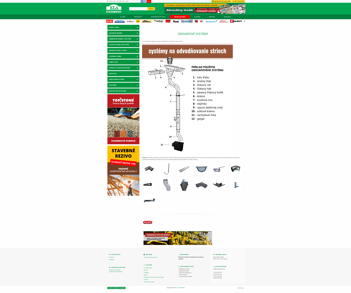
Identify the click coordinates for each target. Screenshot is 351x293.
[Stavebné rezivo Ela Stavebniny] (123, 171)
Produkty (138, 17)
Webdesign (240, 288)
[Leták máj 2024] (204, 8)
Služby (122, 17)
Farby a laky (113, 62)
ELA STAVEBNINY (180, 287)
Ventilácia (113, 73)
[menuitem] (123, 17)
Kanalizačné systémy (116, 79)
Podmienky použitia (149, 282)
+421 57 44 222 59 (239, 1)
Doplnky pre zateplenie (117, 91)
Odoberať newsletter (115, 270)
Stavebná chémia (115, 56)
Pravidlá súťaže (148, 268)
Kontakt (227, 17)
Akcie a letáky (179, 17)
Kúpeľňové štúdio (158, 17)
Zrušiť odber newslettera (116, 271)
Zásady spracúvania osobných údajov (154, 277)
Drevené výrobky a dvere (118, 50)
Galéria (197, 17)
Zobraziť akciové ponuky (150, 257)
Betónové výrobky (115, 33)
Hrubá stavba (114, 27)
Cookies (146, 279)
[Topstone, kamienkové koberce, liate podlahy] (123, 119)
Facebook (111, 257)
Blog (149, 1)
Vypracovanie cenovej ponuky (222, 1)
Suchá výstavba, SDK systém (119, 44)
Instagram (111, 259)
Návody (212, 17)
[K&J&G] (147, 222)
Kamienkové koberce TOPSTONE (120, 39)
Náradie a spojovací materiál (119, 68)
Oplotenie (112, 85)
